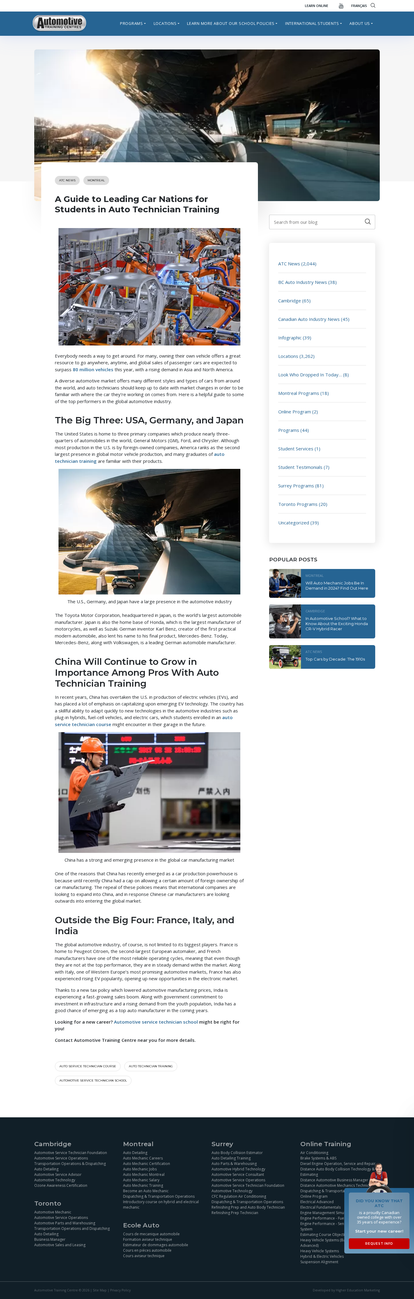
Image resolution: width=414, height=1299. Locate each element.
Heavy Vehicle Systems (319, 1251)
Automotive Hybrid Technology (238, 1169)
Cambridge (289, 301)
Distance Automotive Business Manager (334, 1180)
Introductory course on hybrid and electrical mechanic (161, 1204)
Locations (165, 23)
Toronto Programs (298, 504)
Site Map (100, 1290)
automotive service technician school (93, 1080)
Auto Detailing (46, 1169)
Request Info (379, 1244)
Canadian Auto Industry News (309, 319)
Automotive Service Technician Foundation (70, 1152)
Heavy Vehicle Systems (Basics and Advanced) (329, 1242)
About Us (359, 23)
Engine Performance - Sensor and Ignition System (335, 1226)
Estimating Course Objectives (325, 1234)
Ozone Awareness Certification (60, 1185)
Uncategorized (293, 523)
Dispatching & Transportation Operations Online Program (336, 1193)
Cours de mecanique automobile (151, 1234)
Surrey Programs (296, 486)
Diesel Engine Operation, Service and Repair (338, 1163)
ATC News (67, 180)
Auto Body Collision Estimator (237, 1152)
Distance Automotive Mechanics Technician (337, 1185)
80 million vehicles (93, 369)
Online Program (294, 412)
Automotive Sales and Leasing (59, 1244)
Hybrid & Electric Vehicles (322, 1256)
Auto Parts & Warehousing (234, 1163)
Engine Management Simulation (327, 1212)
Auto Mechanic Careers (143, 1158)
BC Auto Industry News (302, 282)
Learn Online (316, 5)
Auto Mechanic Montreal (144, 1174)
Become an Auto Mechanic (146, 1190)
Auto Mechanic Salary (141, 1180)
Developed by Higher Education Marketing (346, 1290)
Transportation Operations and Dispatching (72, 1228)
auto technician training (151, 1066)
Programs (131, 23)
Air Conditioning (314, 1152)
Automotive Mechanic (52, 1212)
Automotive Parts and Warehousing (64, 1223)
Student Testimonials (300, 467)
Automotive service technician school (156, 1022)
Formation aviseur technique (147, 1239)
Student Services (295, 449)
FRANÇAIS (359, 5)
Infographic (290, 338)
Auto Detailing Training (231, 1158)
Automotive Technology (54, 1180)
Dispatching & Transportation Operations (159, 1196)
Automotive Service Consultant (238, 1174)
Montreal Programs (298, 393)
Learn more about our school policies (231, 23)
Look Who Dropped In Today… (310, 375)
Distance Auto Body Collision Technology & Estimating (337, 1171)
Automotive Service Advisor (58, 1174)
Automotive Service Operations (61, 1158)
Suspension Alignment (319, 1261)
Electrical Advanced (317, 1201)
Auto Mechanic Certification (146, 1163)
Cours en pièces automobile (147, 1250)
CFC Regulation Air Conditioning (239, 1196)
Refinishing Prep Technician (235, 1212)
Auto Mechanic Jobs (140, 1169)
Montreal (96, 180)
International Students (312, 23)
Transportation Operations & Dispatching (70, 1163)
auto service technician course (87, 1066)
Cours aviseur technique (144, 1255)
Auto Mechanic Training (143, 1185)
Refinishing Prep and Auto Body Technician (248, 1207)
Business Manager (49, 1239)
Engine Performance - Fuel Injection (330, 1218)
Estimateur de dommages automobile (155, 1244)
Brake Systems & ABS (318, 1158)
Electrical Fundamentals (320, 1207)
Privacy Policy (120, 1290)
